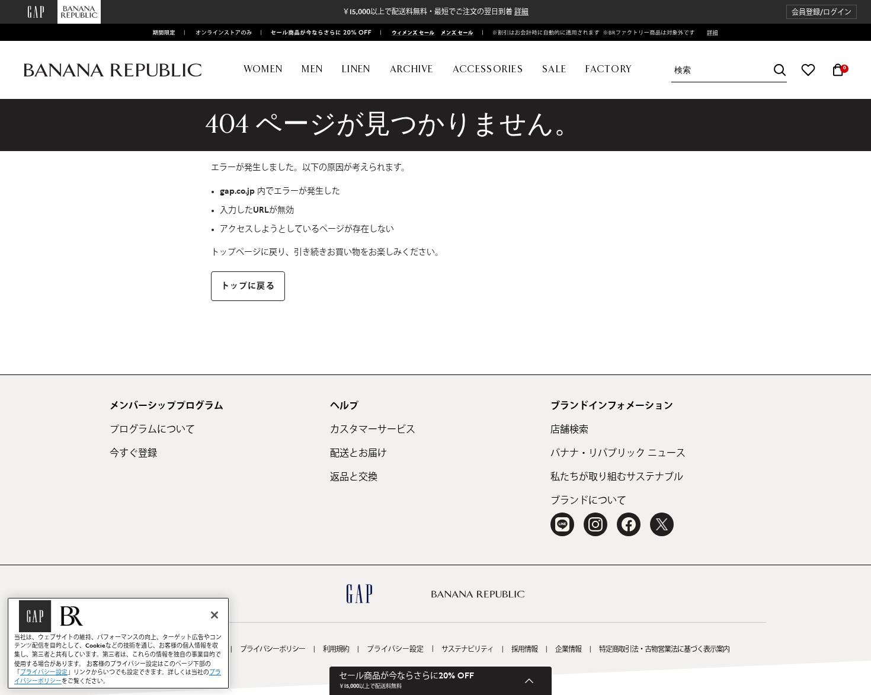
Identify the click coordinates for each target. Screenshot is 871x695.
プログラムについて (152, 429)
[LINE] (562, 524)
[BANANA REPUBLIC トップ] (112, 70)
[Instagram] (595, 524)
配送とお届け (358, 453)
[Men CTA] (455, 32)
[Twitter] (662, 524)
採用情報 (524, 649)
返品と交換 (353, 477)
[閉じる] (214, 615)
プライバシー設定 (395, 649)
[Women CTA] (409, 32)
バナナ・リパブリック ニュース (618, 453)
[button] (821, 12)
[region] (118, 643)
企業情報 (568, 649)
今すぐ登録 (133, 453)
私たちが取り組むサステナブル (616, 477)
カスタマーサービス (372, 429)
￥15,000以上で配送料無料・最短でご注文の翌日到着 (435, 11)
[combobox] (730, 70)
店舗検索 (569, 429)
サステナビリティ (467, 649)
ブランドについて (588, 500)
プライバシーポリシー (272, 649)
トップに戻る (248, 286)
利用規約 (336, 649)
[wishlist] (808, 70)
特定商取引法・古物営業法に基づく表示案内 (664, 649)
